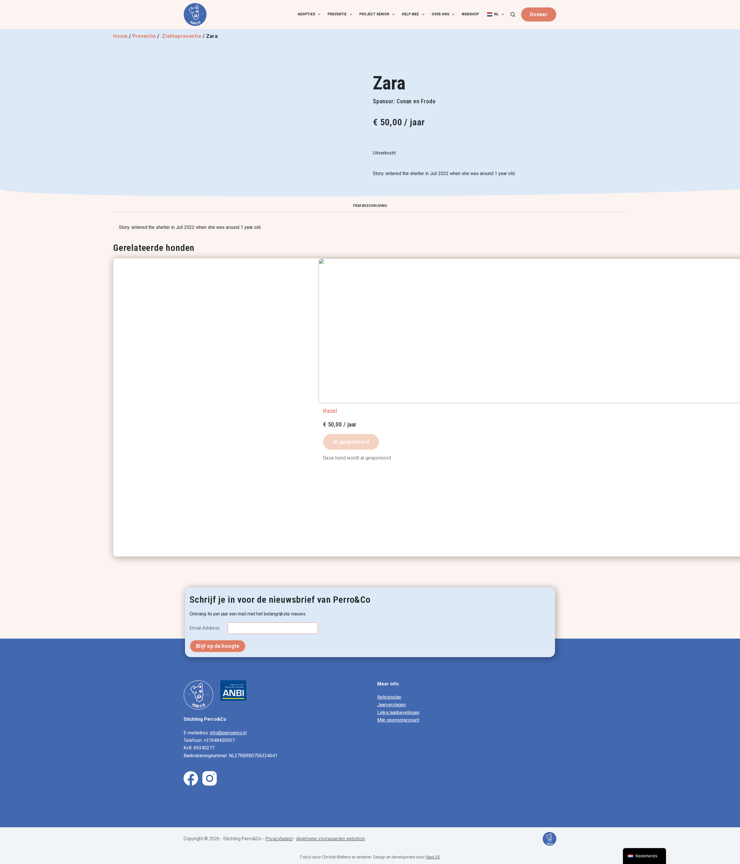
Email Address (205, 628)
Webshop (470, 14)
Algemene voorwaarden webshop (330, 838)
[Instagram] (209, 778)
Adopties (306, 14)
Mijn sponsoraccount (398, 720)
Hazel (330, 410)
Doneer (538, 14)
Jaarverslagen (391, 704)
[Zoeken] (512, 14)
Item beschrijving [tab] (370, 206)
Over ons (440, 14)
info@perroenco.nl (228, 733)
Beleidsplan (389, 697)
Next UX (433, 857)
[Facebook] (191, 778)
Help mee (410, 14)
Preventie (337, 14)
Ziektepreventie (181, 36)
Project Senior (374, 14)
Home (120, 36)
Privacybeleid (279, 838)
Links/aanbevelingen (398, 712)
